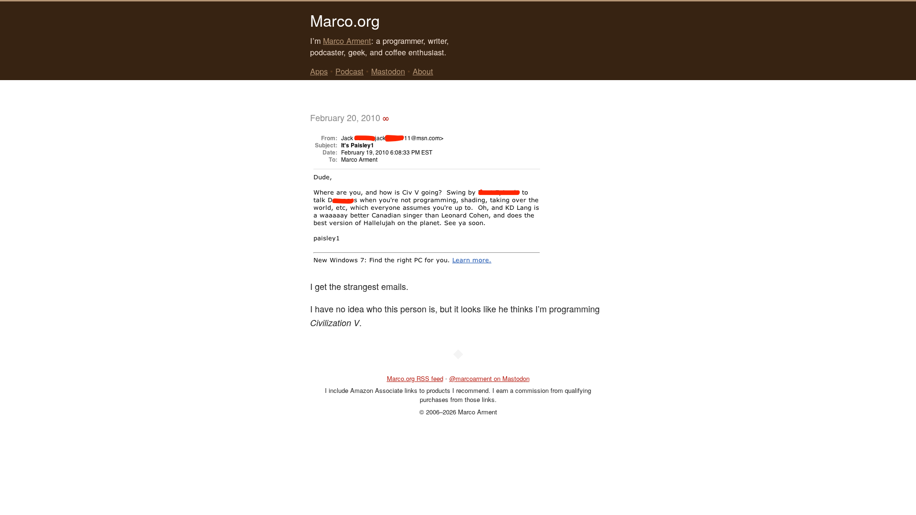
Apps (319, 71)
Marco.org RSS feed (415, 378)
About (423, 71)
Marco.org (345, 20)
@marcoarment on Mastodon (489, 378)
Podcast (349, 71)
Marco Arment (347, 40)
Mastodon (388, 71)
